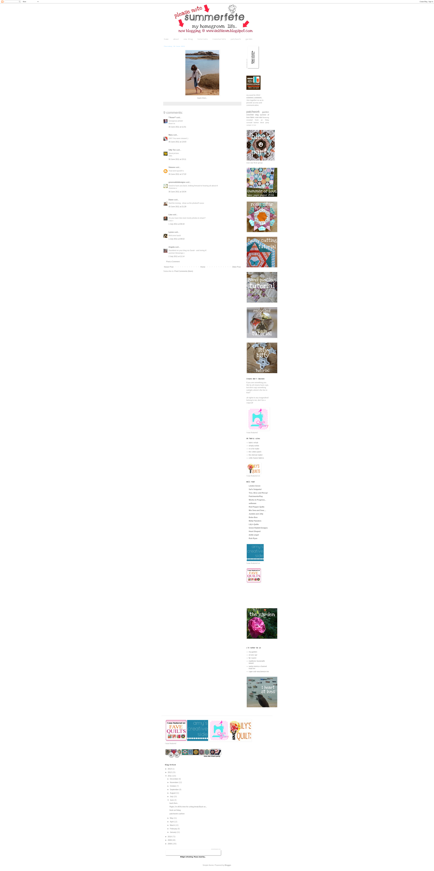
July (172, 796)
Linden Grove (254, 486)
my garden (253, 652)
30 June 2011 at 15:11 (177, 159)
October (173, 786)
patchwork (236, 39)
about (176, 39)
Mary (171, 135)
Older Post (236, 267)
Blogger (228, 865)
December (174, 779)
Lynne (171, 232)
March (172, 825)
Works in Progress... (257, 500)
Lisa (170, 215)
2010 (170, 837)
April (172, 822)
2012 (170, 772)
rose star (258, 117)
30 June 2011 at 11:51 (177, 127)
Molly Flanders (255, 521)
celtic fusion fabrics (256, 458)
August (173, 793)
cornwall (249, 122)
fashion (256, 122)
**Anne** (172, 117)
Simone (172, 167)
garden (249, 39)
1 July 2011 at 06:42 (177, 224)
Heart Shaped (255, 531)
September (174, 789)
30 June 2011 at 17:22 (177, 174)
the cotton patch (255, 452)
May (172, 818)
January (173, 832)
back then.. (174, 803)
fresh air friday (262, 120)
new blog (188, 39)
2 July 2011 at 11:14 (176, 256)
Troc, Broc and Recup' (258, 493)
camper (248, 125)
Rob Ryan (253, 538)
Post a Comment (173, 262)
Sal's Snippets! (255, 489)
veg (257, 114)
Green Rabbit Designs (258, 528)
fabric (252, 117)
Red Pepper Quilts (256, 507)
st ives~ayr (253, 655)
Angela (172, 247)
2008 (170, 844)
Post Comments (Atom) (183, 271)
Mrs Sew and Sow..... (257, 510)
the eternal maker (256, 455)
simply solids (254, 446)
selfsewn (252, 503)
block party (264, 122)
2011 (170, 776)
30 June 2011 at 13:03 (177, 142)
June (172, 800)
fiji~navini (252, 658)
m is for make (254, 449)
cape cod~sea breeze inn (259, 671)
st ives (254, 125)
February (174, 829)
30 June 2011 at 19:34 (177, 192)
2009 (170, 840)
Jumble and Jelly (256, 514)
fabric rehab (253, 443)
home (166, 39)
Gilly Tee (172, 150)
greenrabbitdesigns (177, 182)
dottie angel (254, 535)
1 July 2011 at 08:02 (177, 239)
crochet (250, 114)
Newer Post (168, 267)
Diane (171, 200)
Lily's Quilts (254, 524)
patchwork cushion (177, 814)
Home (202, 267)
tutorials (202, 39)
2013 (170, 769)
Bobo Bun (253, 517)
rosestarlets (219, 39)
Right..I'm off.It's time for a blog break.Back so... (188, 807)
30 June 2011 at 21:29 (177, 207)
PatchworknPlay (256, 496)
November (174, 782)
